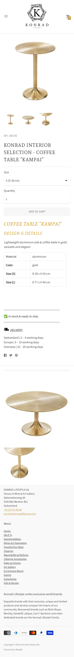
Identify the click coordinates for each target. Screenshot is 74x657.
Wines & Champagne (15, 543)
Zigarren (8, 551)
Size (6, 172)
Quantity (9, 190)
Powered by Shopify (13, 649)
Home (7, 531)
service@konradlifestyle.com (20, 513)
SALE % (8, 535)
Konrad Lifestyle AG (30, 644)
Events (7, 575)
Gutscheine (10, 579)
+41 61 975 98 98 (13, 509)
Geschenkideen (12, 539)
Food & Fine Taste (14, 547)
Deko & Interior (12, 563)
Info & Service (11, 583)
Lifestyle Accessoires (15, 559)
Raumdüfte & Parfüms (16, 555)
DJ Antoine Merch (14, 571)
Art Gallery (10, 567)
